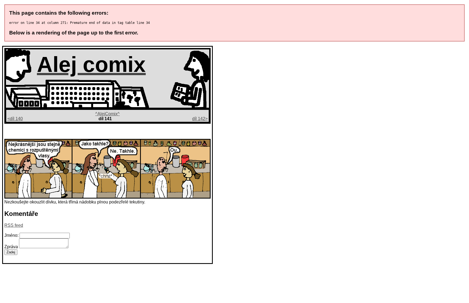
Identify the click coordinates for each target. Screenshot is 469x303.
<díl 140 (15, 118)
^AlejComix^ (107, 113)
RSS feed (13, 225)
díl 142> (200, 118)
